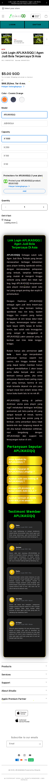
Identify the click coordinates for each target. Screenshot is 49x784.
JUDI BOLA (9, 123)
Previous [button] (2, 3)
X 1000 (7, 138)
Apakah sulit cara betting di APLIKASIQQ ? (23, 480)
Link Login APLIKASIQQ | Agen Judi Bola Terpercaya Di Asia (24, 3)
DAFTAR (37, 24)
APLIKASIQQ (9, 114)
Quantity (6, 200)
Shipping (14, 77)
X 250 (6, 147)
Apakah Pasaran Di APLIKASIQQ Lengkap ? (22, 470)
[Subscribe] (39, 744)
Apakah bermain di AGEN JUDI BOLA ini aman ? (22, 499)
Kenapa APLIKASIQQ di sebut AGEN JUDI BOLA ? (22, 489)
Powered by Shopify (32, 770)
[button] (3, 16)
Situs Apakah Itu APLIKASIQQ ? (17, 460)
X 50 (6, 164)
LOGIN (12, 24)
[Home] (17, 16)
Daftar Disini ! (32, 4)
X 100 (6, 156)
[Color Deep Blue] (13, 99)
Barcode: (17, 60)
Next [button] (46, 3)
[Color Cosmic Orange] (5, 100)
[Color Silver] (22, 99)
